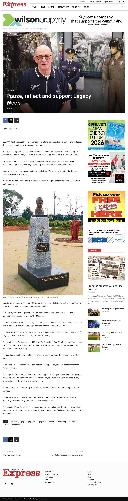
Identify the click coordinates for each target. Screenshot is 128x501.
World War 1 (16, 425)
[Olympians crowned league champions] (94, 324)
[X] (123, 1)
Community (63, 7)
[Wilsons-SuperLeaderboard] (64, 20)
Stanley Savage (61, 422)
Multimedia (92, 485)
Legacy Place (31, 422)
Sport (51, 7)
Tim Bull (6, 425)
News (42, 7)
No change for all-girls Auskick (113, 309)
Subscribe (82, 2)
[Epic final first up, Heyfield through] (94, 348)
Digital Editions (108, 2)
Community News (95, 482)
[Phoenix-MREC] (106, 182)
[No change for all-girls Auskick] (94, 312)
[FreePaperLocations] (106, 222)
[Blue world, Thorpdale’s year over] (94, 336)
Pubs (86, 7)
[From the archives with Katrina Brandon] (106, 269)
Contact (98, 2)
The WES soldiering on (12, 455)
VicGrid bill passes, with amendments (67, 455)
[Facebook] (119, 1)
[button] (122, 7)
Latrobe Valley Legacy (17, 422)
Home (33, 7)
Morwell (51, 422)
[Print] (16, 120)
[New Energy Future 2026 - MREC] (106, 151)
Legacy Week (42, 422)
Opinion (91, 479)
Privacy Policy (50, 482)
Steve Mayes (73, 422)
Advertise (91, 2)
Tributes (76, 7)
